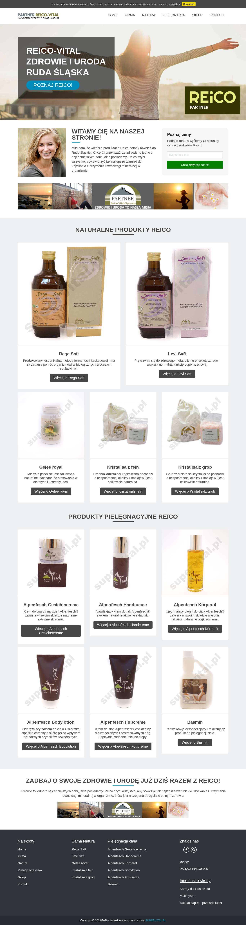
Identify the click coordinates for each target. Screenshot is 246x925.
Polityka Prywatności (194, 869)
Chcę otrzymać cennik (195, 165)
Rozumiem (188, 4)
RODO (184, 862)
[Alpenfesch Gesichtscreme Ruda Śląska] (51, 562)
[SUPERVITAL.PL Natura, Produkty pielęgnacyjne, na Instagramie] (194, 850)
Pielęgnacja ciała (30, 870)
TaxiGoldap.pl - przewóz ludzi (201, 903)
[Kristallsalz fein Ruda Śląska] (123, 424)
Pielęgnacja (173, 15)
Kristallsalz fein (82, 870)
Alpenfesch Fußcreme (123, 877)
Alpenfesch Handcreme (124, 856)
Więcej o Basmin (195, 742)
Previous (7, 74)
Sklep (197, 15)
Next (238, 74)
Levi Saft (78, 856)
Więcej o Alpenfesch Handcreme (123, 625)
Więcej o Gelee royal (51, 491)
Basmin (113, 884)
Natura (148, 15)
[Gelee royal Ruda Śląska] (51, 424)
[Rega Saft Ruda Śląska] (69, 293)
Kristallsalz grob (83, 877)
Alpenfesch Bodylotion (124, 870)
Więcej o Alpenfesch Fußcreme (123, 746)
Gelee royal (80, 863)
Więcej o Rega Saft (69, 378)
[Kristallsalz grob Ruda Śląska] (195, 424)
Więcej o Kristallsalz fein (123, 491)
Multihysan (187, 896)
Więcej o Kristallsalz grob (195, 491)
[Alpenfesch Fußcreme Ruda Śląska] (123, 680)
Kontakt (217, 15)
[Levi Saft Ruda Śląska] (177, 293)
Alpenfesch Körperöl (122, 863)
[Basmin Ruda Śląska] (195, 680)
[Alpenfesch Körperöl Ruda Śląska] (195, 562)
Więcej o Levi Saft (177, 374)
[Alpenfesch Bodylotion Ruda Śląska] (51, 680)
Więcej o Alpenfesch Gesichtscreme (51, 631)
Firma (130, 15)
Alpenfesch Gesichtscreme (127, 849)
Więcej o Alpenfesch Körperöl (195, 629)
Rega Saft (79, 849)
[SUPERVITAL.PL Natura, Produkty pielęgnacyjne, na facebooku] (186, 850)
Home (113, 15)
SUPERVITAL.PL (155, 920)
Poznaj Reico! (52, 85)
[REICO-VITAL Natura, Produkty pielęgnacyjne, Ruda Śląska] (38, 15)
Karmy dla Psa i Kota (195, 889)
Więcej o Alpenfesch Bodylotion (51, 746)
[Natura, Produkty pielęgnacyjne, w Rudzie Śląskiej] (123, 196)
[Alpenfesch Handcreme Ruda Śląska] (123, 562)
